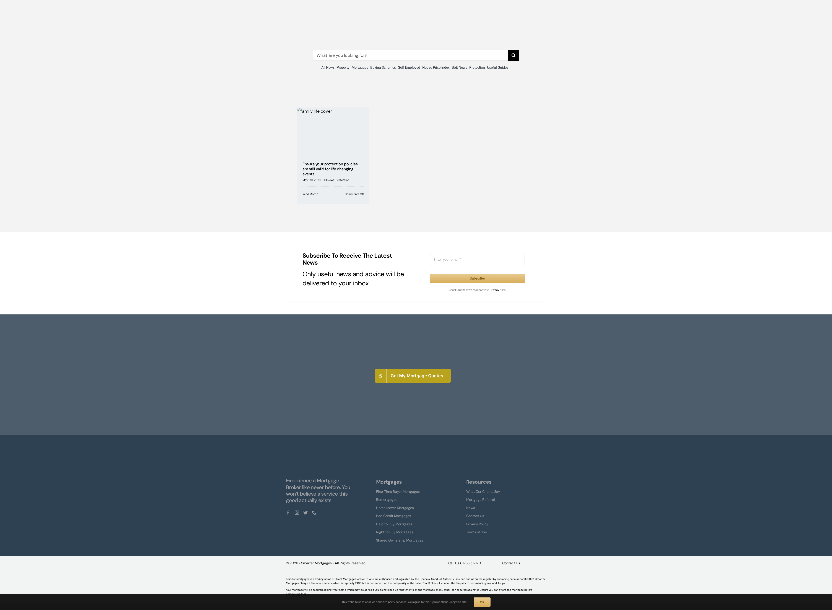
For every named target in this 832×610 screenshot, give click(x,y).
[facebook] (288, 513)
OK (482, 602)
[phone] (314, 513)
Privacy (495, 290)
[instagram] (297, 513)
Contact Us (511, 563)
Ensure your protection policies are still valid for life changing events (330, 169)
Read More (309, 194)
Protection (342, 180)
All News (329, 180)
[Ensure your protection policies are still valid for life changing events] (333, 131)
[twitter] (305, 513)
